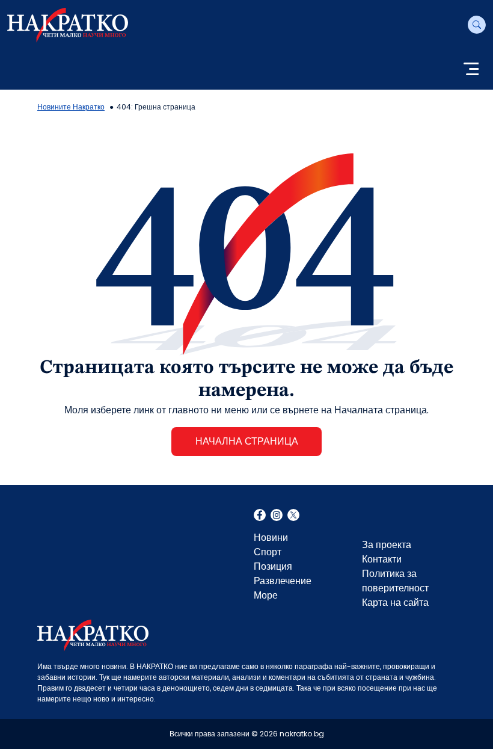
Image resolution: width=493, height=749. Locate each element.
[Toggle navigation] (471, 70)
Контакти (382, 559)
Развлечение (282, 581)
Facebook (260, 516)
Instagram (277, 516)
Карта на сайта (395, 602)
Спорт (267, 552)
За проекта (386, 545)
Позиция (273, 566)
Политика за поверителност (395, 581)
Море (266, 595)
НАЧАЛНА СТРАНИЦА (246, 441)
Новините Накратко (71, 107)
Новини (271, 537)
